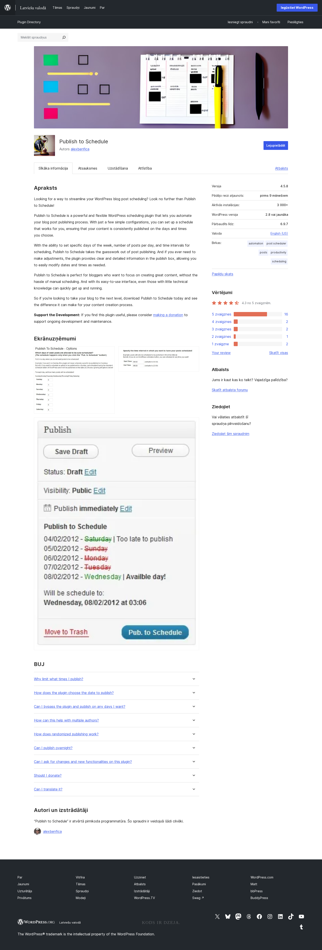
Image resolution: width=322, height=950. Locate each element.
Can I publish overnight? (53, 748)
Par (20, 877)
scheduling (279, 261)
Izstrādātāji (142, 891)
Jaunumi (23, 884)
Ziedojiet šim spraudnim (230, 433)
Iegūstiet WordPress (297, 7)
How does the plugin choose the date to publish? (74, 693)
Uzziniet (140, 877)
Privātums (25, 898)
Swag (198, 898)
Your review (221, 353)
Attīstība (145, 168)
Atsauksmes (87, 168)
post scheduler (276, 243)
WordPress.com (262, 877)
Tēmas (80, 884)
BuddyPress (259, 898)
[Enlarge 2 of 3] (193, 352)
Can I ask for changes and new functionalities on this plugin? (83, 762)
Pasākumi (199, 884)
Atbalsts (281, 168)
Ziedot (197, 891)
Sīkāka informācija (53, 168)
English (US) (279, 233)
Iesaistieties (200, 877)
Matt (254, 884)
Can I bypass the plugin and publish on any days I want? (79, 707)
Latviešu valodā (70, 922)
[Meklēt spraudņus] (64, 37)
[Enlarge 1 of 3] (109, 352)
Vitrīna (80, 877)
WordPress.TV (144, 898)
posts (263, 252)
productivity (278, 252)
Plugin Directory (29, 22)
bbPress (257, 891)
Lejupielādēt (275, 145)
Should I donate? (48, 775)
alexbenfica (80, 149)
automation (256, 243)
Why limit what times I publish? (58, 679)
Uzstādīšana (118, 168)
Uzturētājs (25, 891)
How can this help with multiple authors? (66, 720)
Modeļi (81, 898)
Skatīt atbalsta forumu (230, 390)
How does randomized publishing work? (66, 734)
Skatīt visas (278, 353)
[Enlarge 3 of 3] (193, 423)
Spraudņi (82, 891)
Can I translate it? (48, 789)
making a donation (168, 315)
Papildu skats (222, 274)
